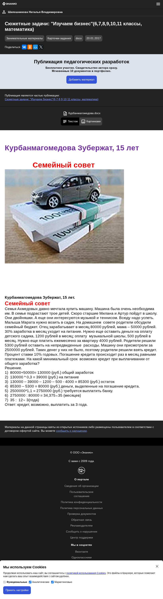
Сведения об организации (81, 485)
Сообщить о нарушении (81, 531)
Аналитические (40, 582)
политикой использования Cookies (86, 573)
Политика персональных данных (81, 508)
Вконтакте (81, 551)
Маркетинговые (63, 582)
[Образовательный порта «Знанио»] (9, 4)
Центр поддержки (81, 537)
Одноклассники (82, 557)
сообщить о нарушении (71, 430)
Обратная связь (81, 519)
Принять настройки (17, 590)
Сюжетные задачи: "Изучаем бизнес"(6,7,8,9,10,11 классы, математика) (51, 99)
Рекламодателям (81, 525)
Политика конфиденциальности (81, 502)
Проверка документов (81, 513)
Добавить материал (81, 79)
